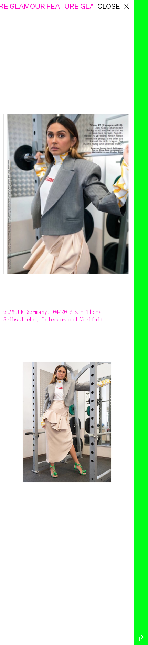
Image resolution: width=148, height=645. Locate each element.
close (108, 6)
